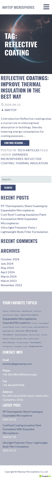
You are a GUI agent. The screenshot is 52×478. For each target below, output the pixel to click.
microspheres (8, 335)
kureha (17, 327)
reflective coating (16, 338)
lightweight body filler (41, 327)
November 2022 (11, 285)
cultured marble (8, 315)
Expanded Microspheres (16, 322)
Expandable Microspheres (19, 318)
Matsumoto (20, 331)
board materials (27, 311)
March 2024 (9, 276)
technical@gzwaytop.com (17, 363)
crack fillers (38, 311)
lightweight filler (8, 331)
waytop (10, 110)
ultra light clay (8, 346)
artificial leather (15, 311)
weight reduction (36, 346)
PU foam (44, 335)
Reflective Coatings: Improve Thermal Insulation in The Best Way (25, 87)
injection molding (8, 327)
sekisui (25, 338)
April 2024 (8, 272)
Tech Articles (28, 150)
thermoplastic (35, 342)
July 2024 (7, 263)
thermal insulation (31, 163)
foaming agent (44, 323)
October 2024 (10, 259)
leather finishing (26, 327)
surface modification (9, 342)
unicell (25, 346)
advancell (6, 311)
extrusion (34, 323)
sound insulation (34, 338)
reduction (6, 338)
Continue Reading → (15, 143)
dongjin (16, 315)
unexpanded (18, 346)
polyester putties (34, 335)
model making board (21, 335)
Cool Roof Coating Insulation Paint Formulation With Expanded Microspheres (23, 219)
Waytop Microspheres (18, 7)
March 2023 (9, 280)
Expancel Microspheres (29, 315)
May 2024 (7, 268)
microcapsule (31, 331)
